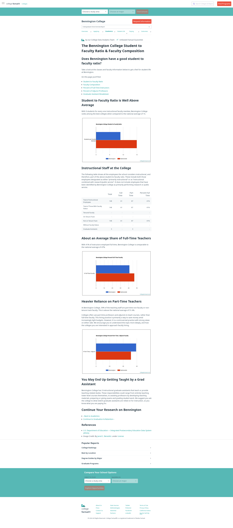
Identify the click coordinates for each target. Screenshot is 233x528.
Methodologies (115, 508)
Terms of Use (144, 505)
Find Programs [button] (224, 4)
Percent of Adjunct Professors (95, 91)
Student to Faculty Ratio (93, 81)
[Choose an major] (122, 11)
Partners (113, 513)
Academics (109, 31)
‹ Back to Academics (91, 416)
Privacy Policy (144, 508)
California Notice (145, 510)
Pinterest (128, 508)
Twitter (127, 505)
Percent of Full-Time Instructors (96, 88)
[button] (141, 21)
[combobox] (203, 4)
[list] (87, 31)
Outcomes (144, 31)
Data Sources (114, 505)
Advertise (113, 510)
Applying (96, 31)
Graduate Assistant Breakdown (96, 94)
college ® (13, 4)
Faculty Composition (91, 84)
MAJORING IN (116, 477)
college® (86, 510)
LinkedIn (128, 513)
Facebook (128, 510)
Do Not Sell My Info (144, 513)
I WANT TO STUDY (90, 477)
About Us (99, 505)
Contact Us (99, 510)
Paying (131, 31)
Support (98, 513)
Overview (85, 31)
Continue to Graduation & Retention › (98, 419)
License (121, 436)
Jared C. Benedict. (104, 436)
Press (97, 508)
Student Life (121, 31)
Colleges (24, 4)
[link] (87, 31)
